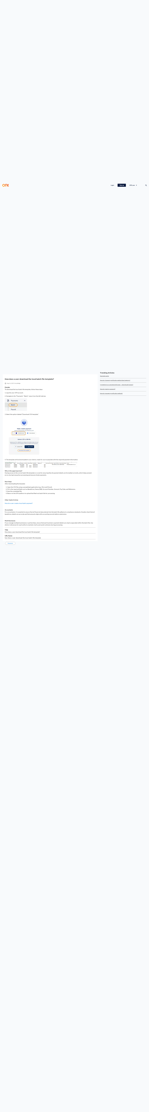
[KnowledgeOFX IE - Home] (5, 185)
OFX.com (132, 185)
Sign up (122, 185)
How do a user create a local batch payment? (19, 503)
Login (112, 185)
